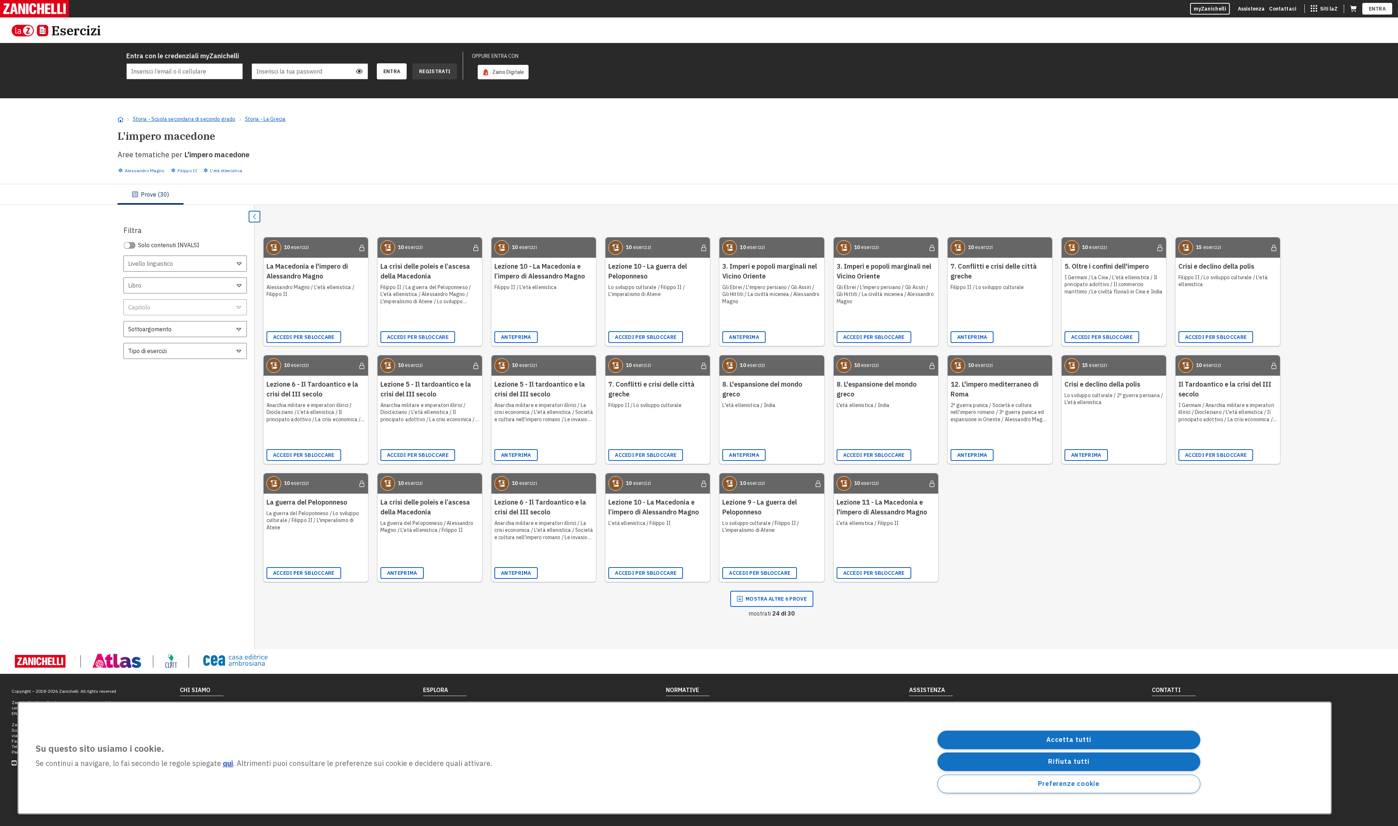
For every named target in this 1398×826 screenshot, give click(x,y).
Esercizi (76, 30)
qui (228, 763)
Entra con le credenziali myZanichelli (182, 56)
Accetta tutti (1068, 739)
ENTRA (1377, 8)
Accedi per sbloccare (304, 337)
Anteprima (516, 337)
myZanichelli (1210, 8)
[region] (674, 757)
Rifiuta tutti (1069, 761)
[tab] (150, 194)
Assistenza (1251, 8)
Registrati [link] (434, 71)
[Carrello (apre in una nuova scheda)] (1353, 8)
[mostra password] (359, 71)
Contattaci (1282, 8)
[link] (503, 72)
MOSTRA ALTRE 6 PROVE (776, 599)
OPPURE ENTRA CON (495, 56)
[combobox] (185, 264)
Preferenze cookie (1068, 783)
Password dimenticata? (342, 56)
